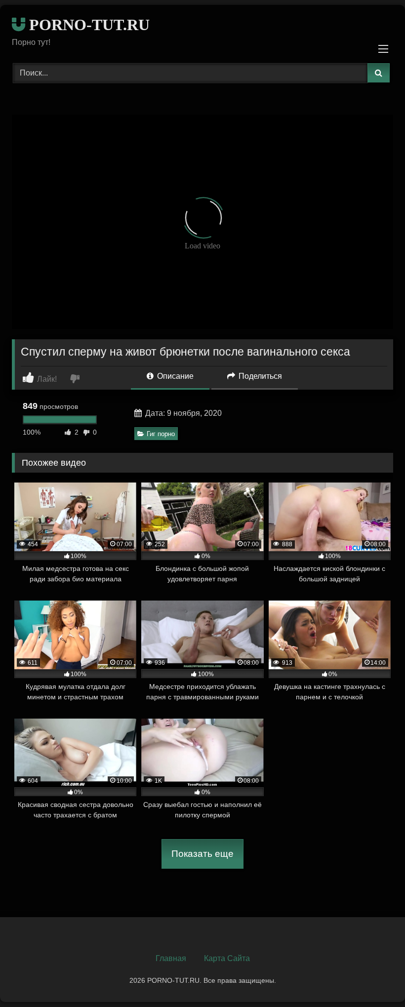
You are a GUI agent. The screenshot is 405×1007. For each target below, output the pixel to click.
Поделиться (259, 376)
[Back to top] (374, 977)
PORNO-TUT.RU (87, 25)
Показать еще (202, 853)
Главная (171, 958)
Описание (174, 376)
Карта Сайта (227, 958)
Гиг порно (161, 434)
